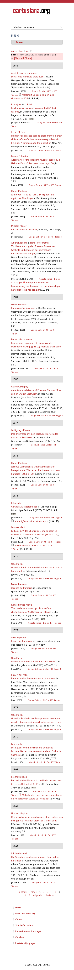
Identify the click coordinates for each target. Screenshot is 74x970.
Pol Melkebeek (19, 776)
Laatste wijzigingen (25, 943)
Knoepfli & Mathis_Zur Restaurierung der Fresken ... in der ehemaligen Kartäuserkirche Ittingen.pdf (35, 286)
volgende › (38, 895)
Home (18, 907)
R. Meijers (16, 104)
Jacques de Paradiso (21, 587)
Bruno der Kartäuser (21, 641)
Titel (21, 51)
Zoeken (20, 42)
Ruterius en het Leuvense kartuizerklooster (33, 678)
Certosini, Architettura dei (24, 506)
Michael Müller (19, 225)
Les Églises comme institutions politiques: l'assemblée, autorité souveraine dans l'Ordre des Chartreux (36, 751)
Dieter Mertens (19, 191)
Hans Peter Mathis (39, 242)
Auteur (14, 51)
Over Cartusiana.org (25, 913)
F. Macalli (16, 503)
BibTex (49, 91)
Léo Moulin (17, 744)
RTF (55, 91)
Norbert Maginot (19, 813)
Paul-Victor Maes (20, 674)
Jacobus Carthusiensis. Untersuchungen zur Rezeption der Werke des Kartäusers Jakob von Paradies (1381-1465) (35, 470)
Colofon (19, 937)
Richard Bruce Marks (21, 604)
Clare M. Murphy (19, 386)
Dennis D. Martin (19, 156)
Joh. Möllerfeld (19, 853)
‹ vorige (33, 891)
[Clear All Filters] (23, 58)
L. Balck (28, 104)
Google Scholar (38, 91)
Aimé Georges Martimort (24, 73)
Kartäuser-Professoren (23, 308)
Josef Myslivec (18, 637)
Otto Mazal (17, 563)
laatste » (50, 895)
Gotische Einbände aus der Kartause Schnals (34, 661)
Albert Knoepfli (19, 242)
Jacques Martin (18, 527)
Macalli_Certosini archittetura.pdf (31, 521)
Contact (19, 919)
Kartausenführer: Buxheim (24, 229)
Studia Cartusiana (24, 925)
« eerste (23, 891)
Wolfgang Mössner (21, 430)
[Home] (31, 11)
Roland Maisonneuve (22, 339)
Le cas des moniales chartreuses (28, 76)
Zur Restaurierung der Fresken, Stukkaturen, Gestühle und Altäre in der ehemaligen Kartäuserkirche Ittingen (33, 250)
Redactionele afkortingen (28, 931)
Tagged (14, 95)
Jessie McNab (18, 132)
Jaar (27, 51)
